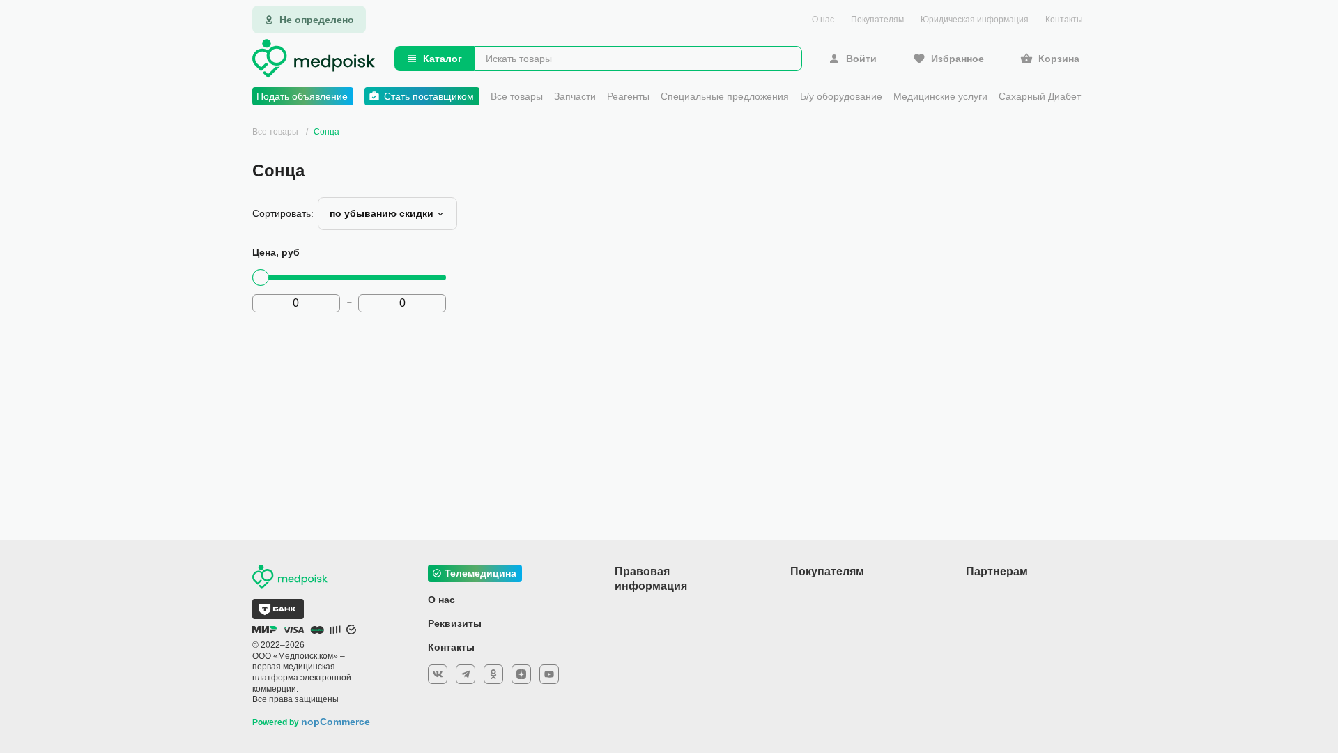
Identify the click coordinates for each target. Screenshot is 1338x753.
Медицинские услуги (940, 96)
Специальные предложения (725, 96)
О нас (823, 19)
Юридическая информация (975, 19)
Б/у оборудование (841, 96)
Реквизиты (455, 623)
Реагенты (628, 96)
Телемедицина (480, 573)
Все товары (517, 96)
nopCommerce (335, 721)
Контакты (1064, 19)
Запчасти (575, 96)
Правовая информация (651, 578)
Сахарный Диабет (1040, 96)
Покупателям (877, 19)
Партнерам (997, 571)
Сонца (326, 132)
